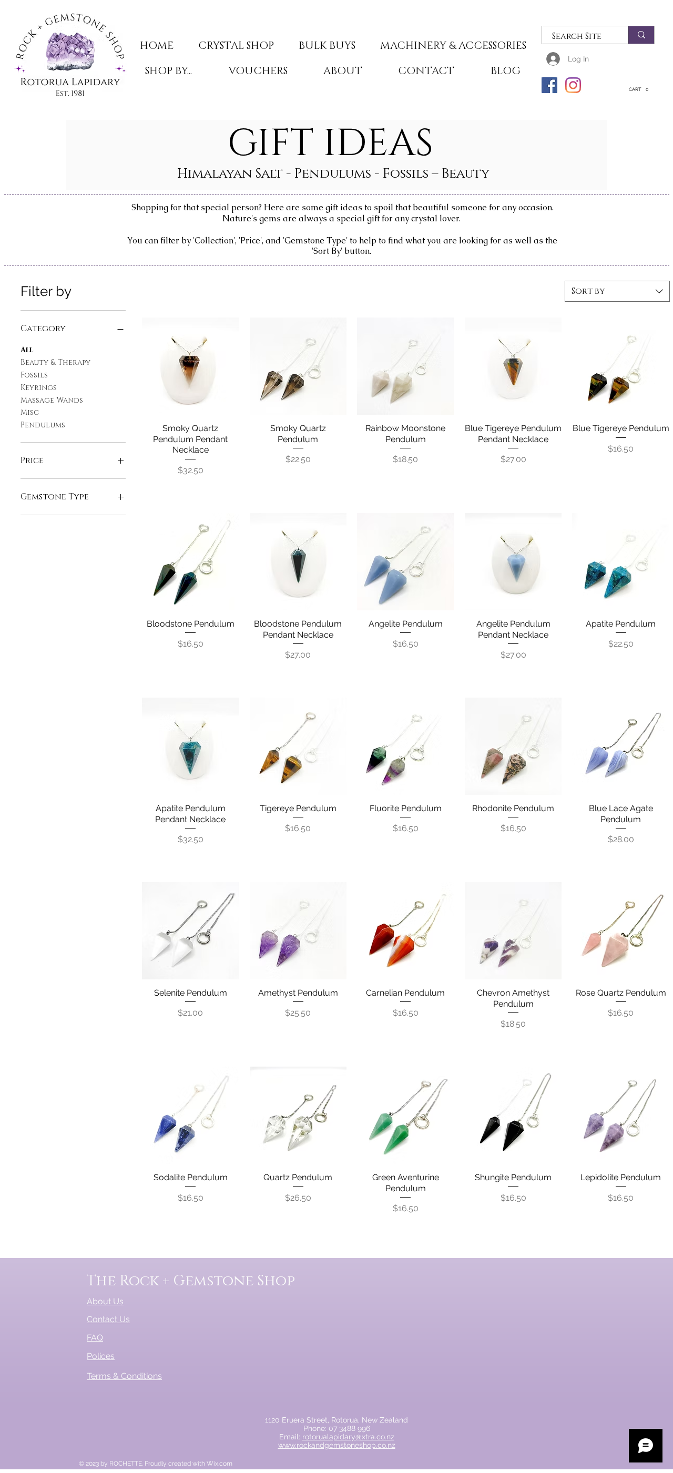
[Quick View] (190, 366)
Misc (30, 412)
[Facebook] (549, 85)
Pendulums (43, 425)
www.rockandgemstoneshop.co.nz (336, 1445)
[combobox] (617, 291)
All (27, 350)
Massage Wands (52, 400)
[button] (236, 46)
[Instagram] (573, 85)
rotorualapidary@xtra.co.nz (348, 1437)
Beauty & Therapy (55, 362)
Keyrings (39, 388)
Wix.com (219, 1463)
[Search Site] (641, 35)
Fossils (34, 375)
